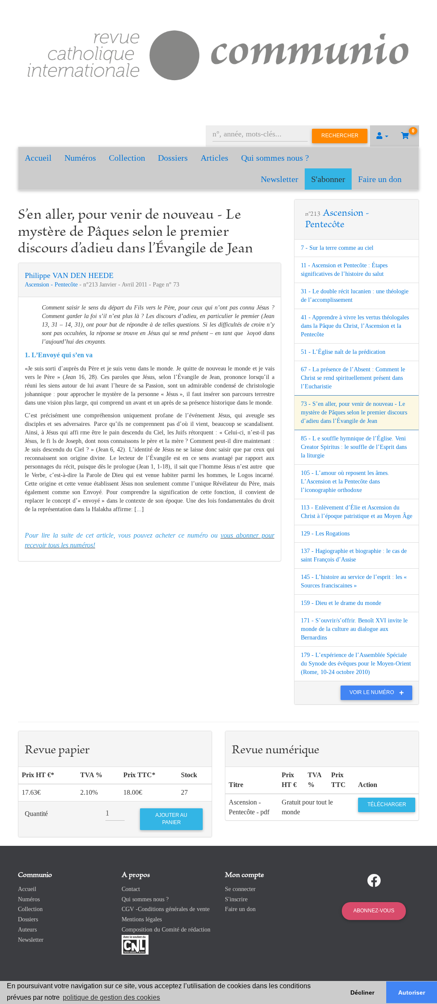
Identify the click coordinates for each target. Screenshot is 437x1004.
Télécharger (386, 804)
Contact (131, 889)
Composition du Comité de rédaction (166, 929)
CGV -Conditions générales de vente (166, 909)
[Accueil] (218, 53)
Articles (214, 157)
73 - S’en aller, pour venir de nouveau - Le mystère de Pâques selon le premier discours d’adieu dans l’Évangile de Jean (354, 412)
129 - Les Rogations (325, 533)
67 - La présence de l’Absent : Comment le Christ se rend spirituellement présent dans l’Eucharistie (353, 378)
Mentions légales (142, 919)
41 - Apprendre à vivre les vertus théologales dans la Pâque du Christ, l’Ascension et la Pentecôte (355, 326)
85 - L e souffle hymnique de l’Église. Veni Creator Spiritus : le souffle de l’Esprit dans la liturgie (354, 447)
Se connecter (240, 889)
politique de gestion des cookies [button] (111, 997)
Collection (127, 157)
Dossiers (173, 157)
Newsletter (279, 179)
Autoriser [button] (411, 992)
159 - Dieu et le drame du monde (341, 603)
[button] (382, 136)
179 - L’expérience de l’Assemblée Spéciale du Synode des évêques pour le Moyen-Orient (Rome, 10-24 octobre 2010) (356, 663)
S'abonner (328, 179)
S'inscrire (236, 899)
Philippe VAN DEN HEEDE (69, 275)
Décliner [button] (362, 992)
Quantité (36, 813)
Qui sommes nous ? (275, 157)
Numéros (80, 157)
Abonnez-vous (373, 911)
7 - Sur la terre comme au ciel (337, 248)
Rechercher (339, 136)
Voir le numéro (372, 692)
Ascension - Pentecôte (52, 284)
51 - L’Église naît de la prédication (343, 352)
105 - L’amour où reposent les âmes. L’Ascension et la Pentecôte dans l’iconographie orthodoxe (345, 481)
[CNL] (135, 944)
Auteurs (27, 929)
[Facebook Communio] (374, 881)
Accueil (38, 157)
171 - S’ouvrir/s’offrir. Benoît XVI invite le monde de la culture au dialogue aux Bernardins (354, 629)
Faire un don (380, 179)
